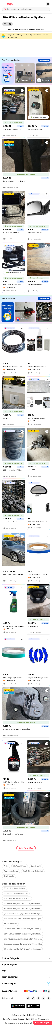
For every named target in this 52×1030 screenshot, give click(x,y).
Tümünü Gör (44, 60)
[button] (3, 4)
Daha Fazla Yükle (26, 848)
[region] (27, 73)
